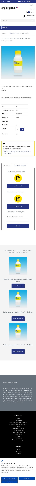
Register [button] (32, 9)
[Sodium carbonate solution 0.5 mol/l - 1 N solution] (18, 332)
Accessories (18, 434)
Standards (19, 420)
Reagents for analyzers (18, 440)
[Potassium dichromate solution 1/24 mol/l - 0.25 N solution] (18, 266)
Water (18, 436)
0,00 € (32, 12)
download (19, 186)
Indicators (19, 438)
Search (18, 226)
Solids (18, 418)
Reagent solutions (18, 428)
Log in (31, 5)
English (29, 1)
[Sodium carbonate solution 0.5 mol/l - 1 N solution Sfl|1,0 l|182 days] (18, 299)
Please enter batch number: (15, 216)
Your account (30, 15)
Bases (18, 426)
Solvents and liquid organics (18, 422)
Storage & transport (20, 165)
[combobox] (18, 20)
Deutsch (22, 1)
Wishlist (18, 453)
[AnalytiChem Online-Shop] (10, 8)
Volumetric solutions (19, 432)
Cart (18, 450)
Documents (6, 165)
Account (18, 452)
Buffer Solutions (18, 430)
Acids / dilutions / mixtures (18, 424)
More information (18, 286)
